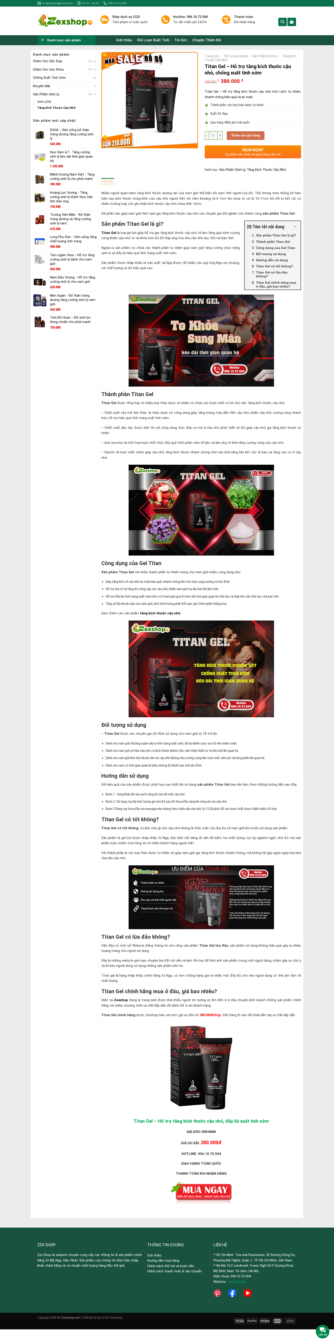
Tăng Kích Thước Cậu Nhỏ (56, 107)
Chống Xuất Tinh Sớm (49, 78)
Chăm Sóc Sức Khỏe (48, 69)
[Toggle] (95, 61)
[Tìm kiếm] (282, 22)
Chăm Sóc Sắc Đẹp (47, 61)
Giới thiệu (124, 40)
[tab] (107, 182)
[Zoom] (107, 143)
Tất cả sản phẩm (235, 56)
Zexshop (116, 1317)
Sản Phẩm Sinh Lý (46, 94)
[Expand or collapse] (295, 226)
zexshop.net (236, 1282)
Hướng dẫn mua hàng (163, 1261)
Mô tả (108, 181)
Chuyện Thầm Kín (206, 40)
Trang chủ (212, 56)
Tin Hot (180, 40)
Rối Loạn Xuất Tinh (153, 40)
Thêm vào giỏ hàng (245, 135)
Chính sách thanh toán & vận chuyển (174, 1271)
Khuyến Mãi (41, 86)
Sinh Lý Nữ (44, 101)
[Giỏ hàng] (291, 22)
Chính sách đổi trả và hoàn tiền (170, 1266)
